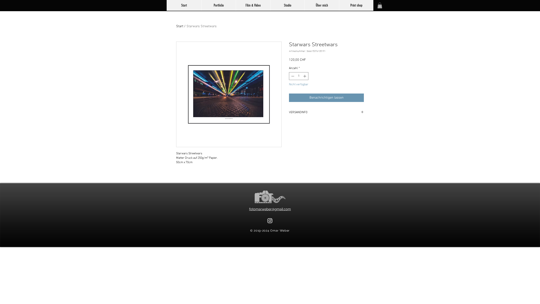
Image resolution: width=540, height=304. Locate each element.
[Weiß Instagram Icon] (270, 220)
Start (179, 26)
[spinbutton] (298, 76)
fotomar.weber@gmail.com (270, 209)
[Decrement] (292, 76)
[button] (379, 5)
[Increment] (305, 76)
